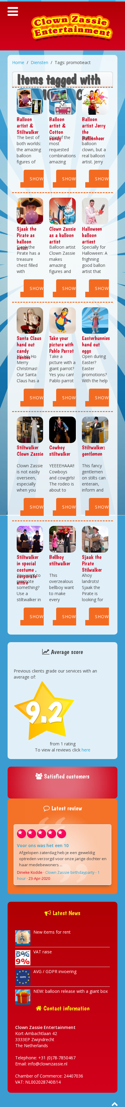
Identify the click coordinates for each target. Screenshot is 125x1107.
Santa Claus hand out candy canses (29, 348)
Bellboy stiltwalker (59, 560)
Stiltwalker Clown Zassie (30, 450)
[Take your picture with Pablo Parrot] (62, 320)
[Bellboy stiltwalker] (62, 539)
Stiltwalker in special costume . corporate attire (28, 570)
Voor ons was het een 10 (43, 845)
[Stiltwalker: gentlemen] (95, 429)
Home (18, 62)
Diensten (39, 62)
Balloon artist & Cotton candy (57, 129)
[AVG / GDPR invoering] (22, 976)
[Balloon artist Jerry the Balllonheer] (95, 101)
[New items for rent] (22, 937)
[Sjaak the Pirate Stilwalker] (95, 539)
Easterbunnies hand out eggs (96, 344)
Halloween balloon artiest (92, 235)
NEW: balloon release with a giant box (70, 991)
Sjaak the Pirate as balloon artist (26, 238)
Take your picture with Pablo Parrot (61, 344)
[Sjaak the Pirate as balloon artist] (30, 210)
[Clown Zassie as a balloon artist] (62, 210)
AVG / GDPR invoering (54, 971)
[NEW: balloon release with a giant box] (22, 996)
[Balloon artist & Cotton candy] (62, 101)
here (86, 750)
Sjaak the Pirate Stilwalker (92, 563)
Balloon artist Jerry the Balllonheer (93, 129)
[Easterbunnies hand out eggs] (95, 320)
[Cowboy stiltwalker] (62, 429)
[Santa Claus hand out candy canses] (30, 320)
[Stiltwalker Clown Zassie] (30, 429)
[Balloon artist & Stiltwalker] (30, 101)
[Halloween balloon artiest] (95, 210)
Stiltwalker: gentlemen (93, 450)
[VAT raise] (22, 957)
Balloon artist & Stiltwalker (28, 125)
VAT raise (42, 952)
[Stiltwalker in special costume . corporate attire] (30, 539)
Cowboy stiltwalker (59, 450)
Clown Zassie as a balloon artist (62, 235)
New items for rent (52, 932)
